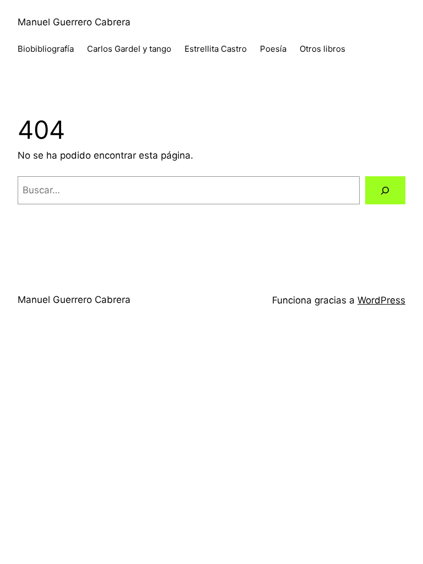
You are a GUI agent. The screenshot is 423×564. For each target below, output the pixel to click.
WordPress (381, 300)
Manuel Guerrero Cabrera (74, 22)
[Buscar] (385, 190)
